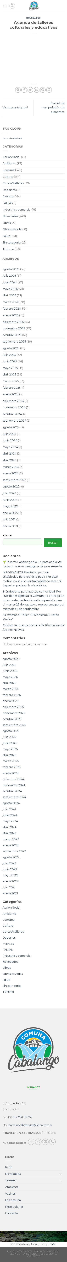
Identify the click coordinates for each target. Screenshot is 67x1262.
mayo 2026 (10, 289)
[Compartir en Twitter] (30, 90)
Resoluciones (14, 1206)
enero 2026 (10, 315)
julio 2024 (9, 434)
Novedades (33, 18)
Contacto (11, 1213)
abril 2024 (9, 453)
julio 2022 (9, 493)
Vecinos (10, 1193)
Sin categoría (12, 242)
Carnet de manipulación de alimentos (52, 108)
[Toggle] (60, 1174)
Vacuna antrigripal (15, 107)
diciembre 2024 (13, 401)
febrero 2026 (12, 308)
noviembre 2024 (14, 407)
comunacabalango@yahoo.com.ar (30, 1125)
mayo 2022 (10, 506)
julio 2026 (9, 275)
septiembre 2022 (14, 480)
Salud (7, 236)
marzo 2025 (11, 381)
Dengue (6, 138)
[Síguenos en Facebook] (31, 1142)
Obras (7, 223)
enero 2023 (11, 473)
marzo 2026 (11, 302)
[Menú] (5, 6)
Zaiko (53, 1244)
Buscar (7, 535)
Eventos (8, 196)
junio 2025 (10, 361)
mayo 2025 (10, 368)
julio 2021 (9, 519)
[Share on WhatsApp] (18, 90)
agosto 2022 (11, 486)
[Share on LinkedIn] (49, 90)
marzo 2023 (11, 467)
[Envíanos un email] (45, 1142)
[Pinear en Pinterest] (43, 90)
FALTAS (8, 203)
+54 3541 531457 (22, 1117)
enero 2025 (10, 394)
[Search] (12, 6)
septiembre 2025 (14, 341)
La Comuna (13, 1200)
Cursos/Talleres (13, 183)
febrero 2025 (12, 387)
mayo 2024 (10, 447)
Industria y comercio (17, 209)
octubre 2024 (12, 414)
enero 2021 (10, 526)
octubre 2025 (12, 335)
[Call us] (52, 1142)
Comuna (8, 170)
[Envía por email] (37, 90)
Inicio (8, 1167)
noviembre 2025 (14, 328)
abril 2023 (9, 460)
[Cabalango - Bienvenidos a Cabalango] (34, 6)
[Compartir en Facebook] (24, 90)
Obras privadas (13, 229)
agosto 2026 (11, 269)
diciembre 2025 (13, 322)
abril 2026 (9, 295)
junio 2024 (10, 440)
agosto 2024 (11, 427)
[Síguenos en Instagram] (38, 1142)
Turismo (8, 249)
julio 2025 (9, 355)
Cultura (8, 176)
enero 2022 (11, 513)
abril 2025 (9, 374)
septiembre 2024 (14, 420)
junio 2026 (10, 282)
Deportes (9, 190)
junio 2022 (10, 499)
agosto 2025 (11, 348)
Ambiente (9, 163)
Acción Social (11, 157)
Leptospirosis (16, 138)
